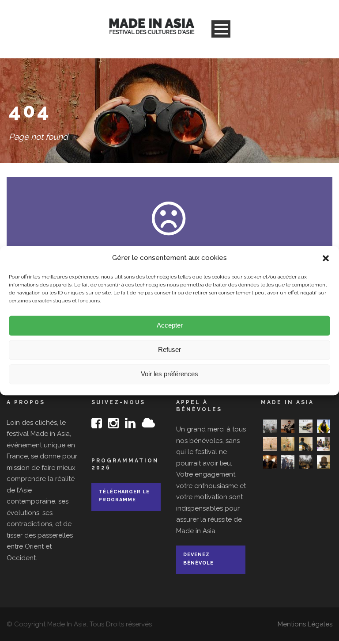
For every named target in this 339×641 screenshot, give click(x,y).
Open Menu (220, 29)
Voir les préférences (169, 374)
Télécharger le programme (124, 496)
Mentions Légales (305, 624)
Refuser (169, 349)
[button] (325, 258)
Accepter (170, 325)
